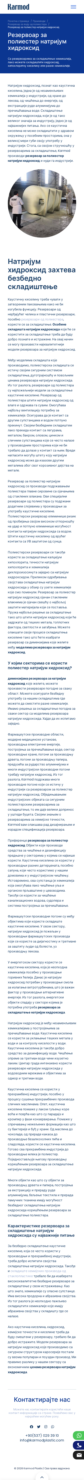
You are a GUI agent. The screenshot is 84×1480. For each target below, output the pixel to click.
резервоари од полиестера (42, 319)
